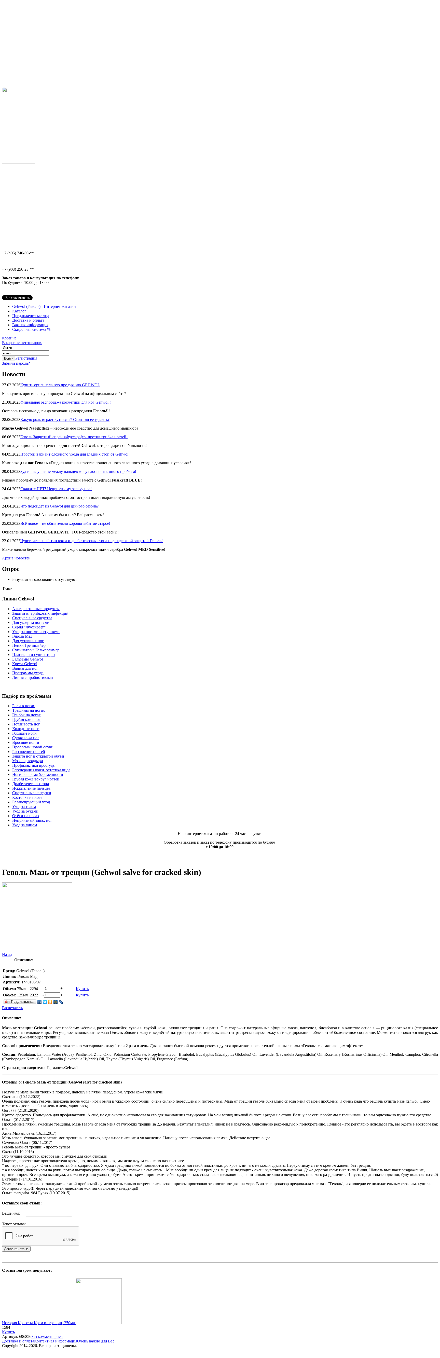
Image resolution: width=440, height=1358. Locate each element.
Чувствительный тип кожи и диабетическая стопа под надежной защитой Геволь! (91, 541)
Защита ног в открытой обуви (38, 756)
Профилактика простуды (34, 765)
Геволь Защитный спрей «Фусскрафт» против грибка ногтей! (74, 437)
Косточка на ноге (27, 797)
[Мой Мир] (55, 1002)
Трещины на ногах (28, 710)
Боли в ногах (23, 706)
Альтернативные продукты (36, 609)
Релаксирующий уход (31, 802)
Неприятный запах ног (32, 820)
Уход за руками (25, 811)
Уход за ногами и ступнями (36, 631)
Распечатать (12, 1008)
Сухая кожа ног (25, 738)
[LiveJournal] (61, 1002)
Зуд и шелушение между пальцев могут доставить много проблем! (78, 471)
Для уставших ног (28, 641)
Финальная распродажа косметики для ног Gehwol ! (65, 402)
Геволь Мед (22, 636)
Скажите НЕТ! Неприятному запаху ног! (56, 489)
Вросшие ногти (25, 742)
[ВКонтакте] (39, 1002)
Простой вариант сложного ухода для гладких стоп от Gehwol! (75, 454)
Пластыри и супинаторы (33, 654)
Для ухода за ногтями (30, 622)
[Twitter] (45, 1002)
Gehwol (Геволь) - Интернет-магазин (44, 306)
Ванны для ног (25, 668)
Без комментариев (47, 1336)
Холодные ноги (25, 728)
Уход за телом (24, 806)
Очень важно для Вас (95, 1341)
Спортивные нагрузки (31, 793)
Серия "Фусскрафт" (29, 627)
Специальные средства (32, 618)
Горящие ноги (24, 733)
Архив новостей (16, 558)
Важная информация (30, 325)
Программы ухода (28, 673)
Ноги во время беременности (37, 774)
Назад (7, 954)
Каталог (19, 311)
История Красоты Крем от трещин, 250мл (39, 1323)
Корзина (22, 340)
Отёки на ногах (25, 816)
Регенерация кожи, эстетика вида (41, 770)
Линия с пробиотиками (32, 677)
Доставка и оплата (28, 320)
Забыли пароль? (16, 363)
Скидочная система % (31, 329)
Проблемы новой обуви (32, 747)
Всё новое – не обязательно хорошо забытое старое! (65, 523)
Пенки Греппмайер (29, 645)
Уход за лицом (24, 825)
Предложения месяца (30, 315)
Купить (82, 988)
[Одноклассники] (50, 1002)
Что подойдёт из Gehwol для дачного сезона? (59, 506)
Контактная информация (55, 1341)
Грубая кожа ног (26, 719)
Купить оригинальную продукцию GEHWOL (60, 385)
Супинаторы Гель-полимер (35, 650)
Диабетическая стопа (30, 783)
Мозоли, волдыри (27, 761)
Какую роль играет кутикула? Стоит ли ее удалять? (64, 419)
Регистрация (26, 358)
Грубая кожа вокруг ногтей (35, 779)
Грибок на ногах (26, 715)
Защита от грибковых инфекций (40, 613)
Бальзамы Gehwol (27, 659)
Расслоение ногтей (28, 751)
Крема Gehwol (24, 664)
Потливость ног (26, 724)
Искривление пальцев (31, 788)
